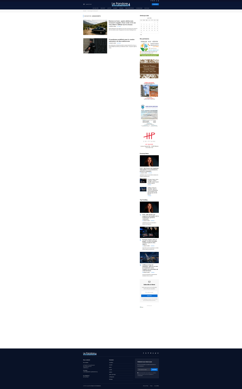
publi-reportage (129, 8)
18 (143, 28)
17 (141, 28)
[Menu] (84, 4)
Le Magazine (139, 8)
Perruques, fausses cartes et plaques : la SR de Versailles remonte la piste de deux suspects (153, 181)
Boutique (147, 8)
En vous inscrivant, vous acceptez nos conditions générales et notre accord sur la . (146, 374)
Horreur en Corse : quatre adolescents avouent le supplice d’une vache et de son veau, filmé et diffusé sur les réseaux (122, 22)
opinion (121, 8)
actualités (96, 8)
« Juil (141, 34)
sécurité (103, 8)
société (115, 8)
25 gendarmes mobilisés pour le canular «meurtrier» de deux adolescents (121, 40)
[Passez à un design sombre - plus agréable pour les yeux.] (156, 0)
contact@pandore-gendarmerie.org (90, 371)
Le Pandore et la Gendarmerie (95, 385)
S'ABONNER (155, 4)
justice (109, 8)
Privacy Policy (148, 300)
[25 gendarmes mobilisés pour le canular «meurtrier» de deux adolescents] (95, 45)
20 (149, 28)
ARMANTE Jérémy (113, 26)
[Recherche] (158, 1)
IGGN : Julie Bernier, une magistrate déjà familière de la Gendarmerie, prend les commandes (149, 170)
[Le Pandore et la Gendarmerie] (121, 4)
